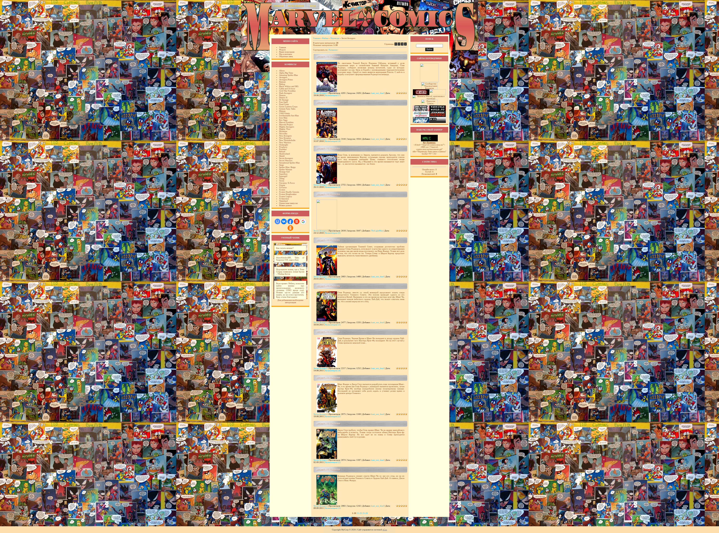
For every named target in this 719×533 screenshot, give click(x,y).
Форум (282, 49)
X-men (282, 190)
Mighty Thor (284, 129)
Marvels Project (286, 124)
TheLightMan (377, 231)
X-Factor (283, 187)
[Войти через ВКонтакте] (284, 221)
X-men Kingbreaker (288, 194)
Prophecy (283, 147)
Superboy (283, 174)
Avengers (283, 77)
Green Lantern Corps (288, 106)
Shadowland (284, 154)
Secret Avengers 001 (328, 57)
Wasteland (283, 201)
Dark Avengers (285, 93)
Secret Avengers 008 (328, 378)
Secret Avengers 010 (328, 469)
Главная (278, 6)
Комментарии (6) (333, 233)
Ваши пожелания (286, 52)
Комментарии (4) (333, 141)
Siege (281, 165)
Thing (281, 178)
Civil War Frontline (287, 91)
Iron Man (283, 118)
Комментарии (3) (333, 279)
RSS (446, 31)
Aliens (282, 70)
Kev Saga (283, 120)
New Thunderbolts (287, 140)
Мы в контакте (285, 54)
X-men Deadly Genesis (289, 192)
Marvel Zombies (286, 122)
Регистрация (296, 6)
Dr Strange (284, 100)
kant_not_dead (377, 93)
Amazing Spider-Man (288, 75)
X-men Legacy (285, 196)
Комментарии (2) (333, 416)
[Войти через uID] (277, 221)
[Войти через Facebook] (290, 221)
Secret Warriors (285, 160)
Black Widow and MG (288, 86)
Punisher (283, 149)
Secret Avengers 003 (328, 148)
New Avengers (285, 136)
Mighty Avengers (286, 127)
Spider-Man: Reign (287, 167)
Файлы (325, 38)
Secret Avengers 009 (328, 424)
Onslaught (283, 145)
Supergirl (283, 176)
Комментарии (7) (333, 95)
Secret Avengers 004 (328, 194)
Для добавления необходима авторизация (290, 301)
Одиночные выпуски (288, 203)
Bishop (282, 84)
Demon (282, 95)
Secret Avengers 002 (328, 102)
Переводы (334, 38)
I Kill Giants (284, 113)
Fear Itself (283, 102)
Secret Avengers (286, 158)
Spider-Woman (285, 169)
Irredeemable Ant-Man (289, 115)
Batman (282, 82)
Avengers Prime (286, 79)
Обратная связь (286, 56)
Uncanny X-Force (287, 183)
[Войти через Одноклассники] (290, 228)
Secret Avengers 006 (328, 286)
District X (283, 97)
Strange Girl (284, 172)
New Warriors (285, 142)
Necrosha (283, 133)
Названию (333, 50)
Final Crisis (284, 104)
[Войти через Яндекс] (296, 221)
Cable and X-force (287, 88)
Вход (312, 6)
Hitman (282, 111)
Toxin (281, 181)
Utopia (282, 185)
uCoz (385, 530)
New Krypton (285, 138)
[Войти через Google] (303, 221)
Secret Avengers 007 (328, 332)
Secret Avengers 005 (328, 240)
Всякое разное (285, 205)
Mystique (283, 131)
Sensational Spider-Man (289, 163)
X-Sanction (284, 199)
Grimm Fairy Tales (287, 109)
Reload (282, 151)
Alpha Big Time (286, 73)
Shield (282, 156)
